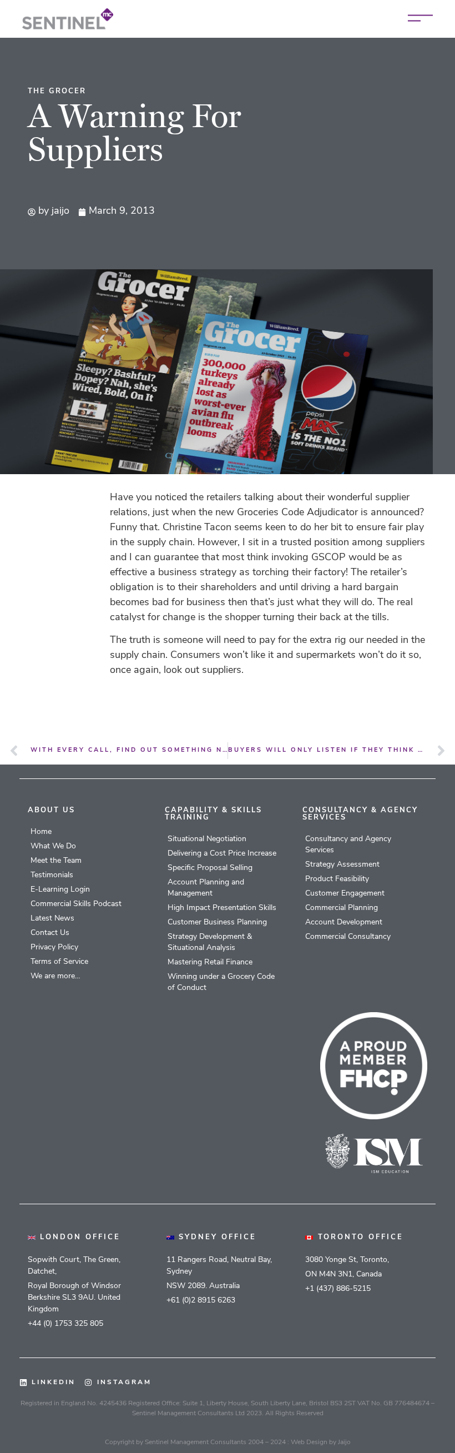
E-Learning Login (60, 890)
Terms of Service (59, 962)
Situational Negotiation (207, 839)
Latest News (52, 918)
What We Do (53, 846)
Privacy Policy (54, 947)
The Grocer (57, 91)
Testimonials (52, 875)
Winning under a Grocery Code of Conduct (221, 982)
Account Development (343, 922)
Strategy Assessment (342, 865)
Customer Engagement (345, 893)
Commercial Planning (341, 908)
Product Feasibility (337, 879)
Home (41, 832)
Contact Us (50, 933)
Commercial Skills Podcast (76, 904)
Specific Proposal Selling (210, 868)
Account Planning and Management (206, 888)
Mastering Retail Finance (210, 962)
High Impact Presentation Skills (222, 908)
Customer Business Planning (217, 922)
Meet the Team (56, 861)
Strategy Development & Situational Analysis (210, 942)
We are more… (55, 976)
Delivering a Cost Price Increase (222, 853)
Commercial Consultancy (348, 937)
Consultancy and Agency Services (348, 844)
